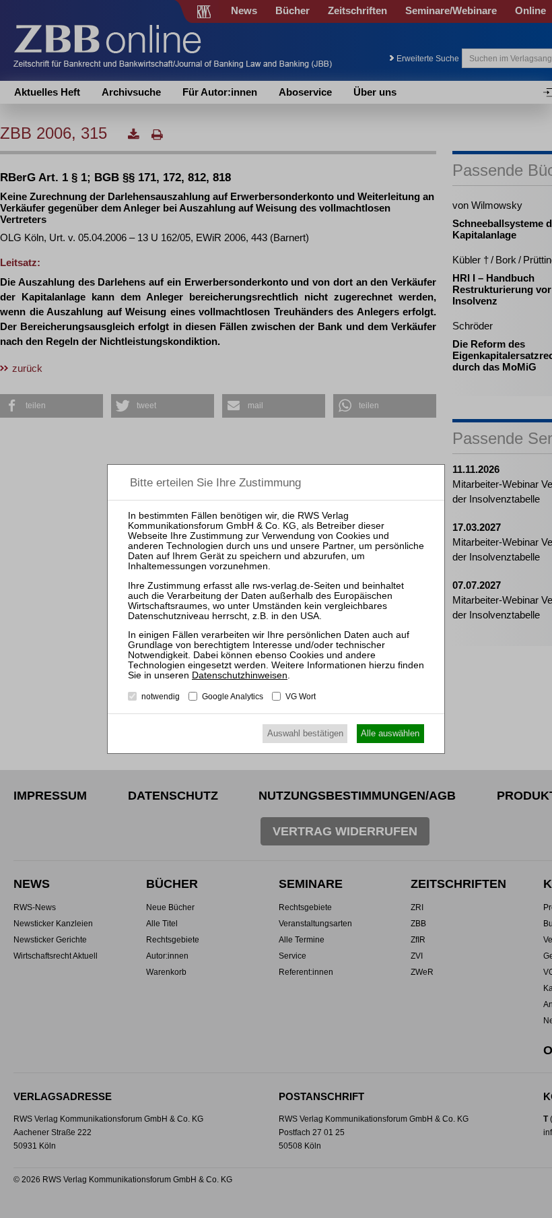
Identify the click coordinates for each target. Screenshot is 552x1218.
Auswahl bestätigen (305, 733)
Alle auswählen (390, 733)
